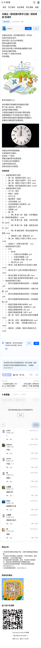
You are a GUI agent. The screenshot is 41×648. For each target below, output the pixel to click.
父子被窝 (26, 632)
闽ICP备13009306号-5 (20, 635)
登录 (29, 343)
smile (8, 430)
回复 (36, 439)
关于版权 (11, 7)
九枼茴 (8, 487)
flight (8, 501)
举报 (32, 439)
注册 (36, 343)
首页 (4, 7)
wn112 (8, 458)
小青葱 (8, 515)
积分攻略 (29, 7)
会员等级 (20, 7)
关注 (29, 28)
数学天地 (6, 22)
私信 (36, 28)
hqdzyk (9, 444)
